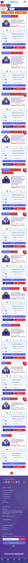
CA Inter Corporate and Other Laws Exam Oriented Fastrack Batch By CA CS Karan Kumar (17, 441)
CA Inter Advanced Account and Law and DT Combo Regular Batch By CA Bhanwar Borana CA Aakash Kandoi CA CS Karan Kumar (18, 138)
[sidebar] (2, 2)
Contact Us (6, 527)
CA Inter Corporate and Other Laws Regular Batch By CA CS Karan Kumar (17, 368)
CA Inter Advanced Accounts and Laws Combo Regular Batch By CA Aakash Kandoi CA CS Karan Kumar (18, 294)
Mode (3, 38)
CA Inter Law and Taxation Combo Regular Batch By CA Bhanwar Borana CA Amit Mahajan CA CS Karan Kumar (18, 220)
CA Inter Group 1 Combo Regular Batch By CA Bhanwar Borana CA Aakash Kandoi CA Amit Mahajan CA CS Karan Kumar (18, 100)
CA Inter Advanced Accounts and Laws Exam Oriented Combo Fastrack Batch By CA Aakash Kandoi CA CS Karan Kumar (18, 331)
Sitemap (6, 529)
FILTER (21, 12)
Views (3, 41)
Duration (4, 36)
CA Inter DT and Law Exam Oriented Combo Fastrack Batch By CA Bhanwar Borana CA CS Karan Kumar (18, 21)
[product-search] (22, 2)
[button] (2, 23)
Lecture (4, 34)
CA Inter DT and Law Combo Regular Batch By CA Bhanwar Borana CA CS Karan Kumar (18, 257)
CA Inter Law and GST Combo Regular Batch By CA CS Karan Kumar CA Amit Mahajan (18, 404)
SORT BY (8, 12)
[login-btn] (26, 2)
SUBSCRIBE (22, 539)
